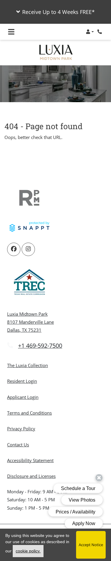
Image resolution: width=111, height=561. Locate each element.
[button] (55, 12)
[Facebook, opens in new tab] (13, 249)
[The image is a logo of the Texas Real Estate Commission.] (29, 283)
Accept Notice (91, 544)
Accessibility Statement (30, 460)
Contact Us (18, 445)
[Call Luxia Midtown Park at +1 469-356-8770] (100, 31)
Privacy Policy (21, 428)
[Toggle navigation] (11, 31)
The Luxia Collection (27, 365)
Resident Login (22, 381)
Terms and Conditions (29, 413)
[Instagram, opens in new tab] (28, 249)
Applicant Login (22, 397)
